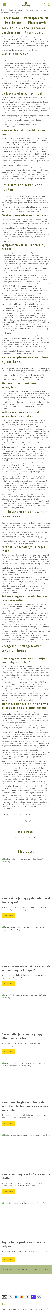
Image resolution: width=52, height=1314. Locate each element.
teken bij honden (19, 39)
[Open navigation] (7, 4)
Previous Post (20, 838)
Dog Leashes (36, 1269)
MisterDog (22, 1309)
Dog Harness (22, 1269)
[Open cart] (49, 4)
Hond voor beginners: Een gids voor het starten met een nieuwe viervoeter (25, 1106)
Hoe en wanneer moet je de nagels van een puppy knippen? (26, 968)
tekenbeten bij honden (35, 209)
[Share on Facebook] (21, 821)
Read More (8, 915)
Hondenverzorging (15, 10)
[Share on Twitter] (25, 821)
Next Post (33, 838)
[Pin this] (30, 821)
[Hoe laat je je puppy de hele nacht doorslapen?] (26, 876)
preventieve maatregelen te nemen (33, 316)
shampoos (38, 586)
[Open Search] (45, 4)
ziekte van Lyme (25, 201)
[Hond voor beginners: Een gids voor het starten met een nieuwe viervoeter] (26, 1080)
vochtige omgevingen (33, 65)
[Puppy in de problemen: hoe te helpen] (26, 1220)
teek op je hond (21, 369)
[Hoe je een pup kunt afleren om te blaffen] (26, 1152)
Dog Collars (8, 1269)
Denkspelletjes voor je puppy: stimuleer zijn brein (23, 1036)
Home (3, 10)
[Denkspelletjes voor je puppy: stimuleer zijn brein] (26, 1012)
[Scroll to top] (47, 1309)
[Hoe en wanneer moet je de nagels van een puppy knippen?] (26, 944)
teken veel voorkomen (36, 172)
